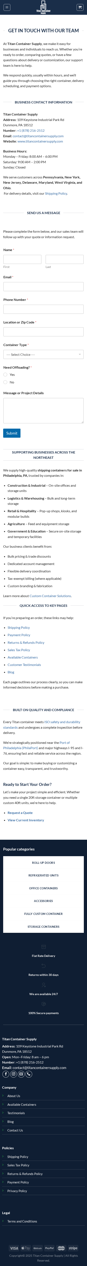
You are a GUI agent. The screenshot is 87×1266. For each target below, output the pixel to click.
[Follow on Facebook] (5, 1074)
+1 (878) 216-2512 (31, 130)
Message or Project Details (23, 393)
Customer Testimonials (24, 665)
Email (8, 277)
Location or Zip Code (19, 322)
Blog (11, 672)
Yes (12, 374)
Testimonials (16, 1113)
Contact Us (15, 1130)
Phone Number (15, 299)
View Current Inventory (26, 820)
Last (48, 267)
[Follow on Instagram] (13, 1074)
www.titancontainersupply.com (40, 141)
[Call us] (28, 1074)
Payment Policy (19, 635)
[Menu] (7, 7)
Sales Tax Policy (19, 650)
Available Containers (23, 657)
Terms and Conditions (22, 1221)
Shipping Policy (56, 193)
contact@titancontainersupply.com (38, 136)
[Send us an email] (21, 1074)
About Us (13, 1096)
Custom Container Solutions (50, 596)
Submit (11, 433)
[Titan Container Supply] (43, 7)
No (12, 382)
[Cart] (80, 7)
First (6, 267)
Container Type (16, 345)
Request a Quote (20, 813)
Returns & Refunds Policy (26, 642)
